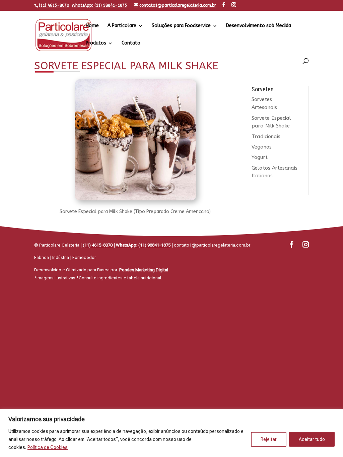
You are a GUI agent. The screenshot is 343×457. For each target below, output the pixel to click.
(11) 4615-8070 (54, 5)
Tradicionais (266, 136)
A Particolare (122, 25)
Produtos (96, 43)
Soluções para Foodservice (181, 25)
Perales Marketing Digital (143, 269)
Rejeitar (269, 439)
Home (92, 25)
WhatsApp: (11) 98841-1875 (99, 5)
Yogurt (260, 157)
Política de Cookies (47, 447)
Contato (131, 43)
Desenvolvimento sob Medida (258, 25)
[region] (171, 433)
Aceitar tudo (312, 439)
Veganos (262, 147)
